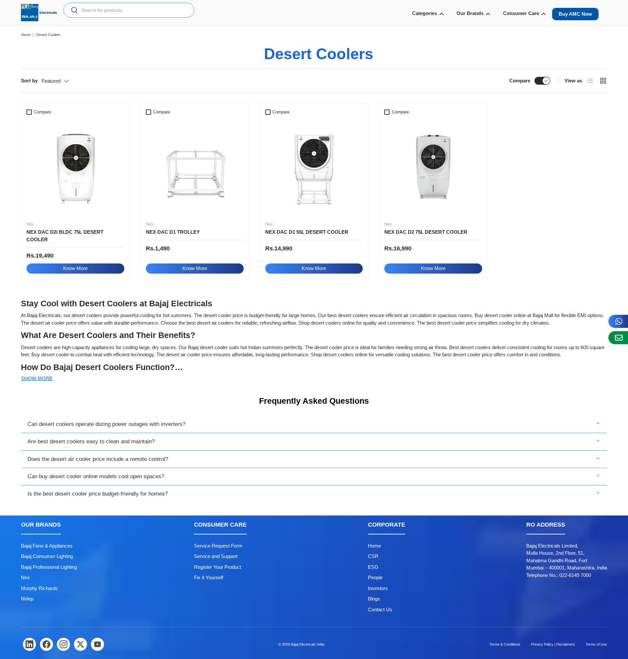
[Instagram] (63, 644)
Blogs (374, 598)
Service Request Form (218, 546)
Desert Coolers (48, 35)
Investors (378, 588)
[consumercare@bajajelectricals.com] (618, 338)
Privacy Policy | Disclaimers (553, 644)
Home (25, 35)
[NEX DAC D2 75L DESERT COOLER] (433, 167)
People (375, 577)
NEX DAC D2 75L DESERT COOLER (425, 232)
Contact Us (380, 609)
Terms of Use (596, 644)
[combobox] (128, 10)
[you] (97, 644)
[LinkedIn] (29, 644)
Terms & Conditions (504, 644)
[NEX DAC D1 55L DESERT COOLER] (314, 167)
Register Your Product (217, 567)
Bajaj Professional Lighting (49, 567)
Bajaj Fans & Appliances (47, 546)
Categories (424, 13)
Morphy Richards (39, 588)
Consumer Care (521, 13)
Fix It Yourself (208, 577)
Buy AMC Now (575, 14)
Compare (519, 80)
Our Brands (470, 13)
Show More (37, 378)
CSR (373, 556)
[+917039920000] (618, 321)
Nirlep (27, 598)
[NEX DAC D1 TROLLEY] (195, 167)
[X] (80, 644)
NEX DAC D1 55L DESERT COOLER (306, 232)
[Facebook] (46, 644)
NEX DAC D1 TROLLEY (173, 232)
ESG (373, 567)
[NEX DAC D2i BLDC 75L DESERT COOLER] (75, 167)
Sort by (29, 80)
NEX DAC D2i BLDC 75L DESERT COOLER (64, 235)
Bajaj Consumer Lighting (47, 556)
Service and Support (215, 556)
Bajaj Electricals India (307, 644)
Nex (25, 577)
